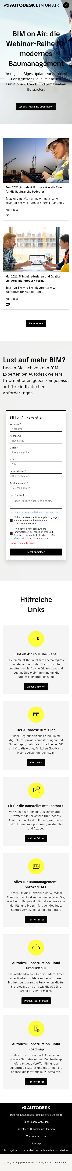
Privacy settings (12, 1162)
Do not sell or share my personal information (43, 1162)
